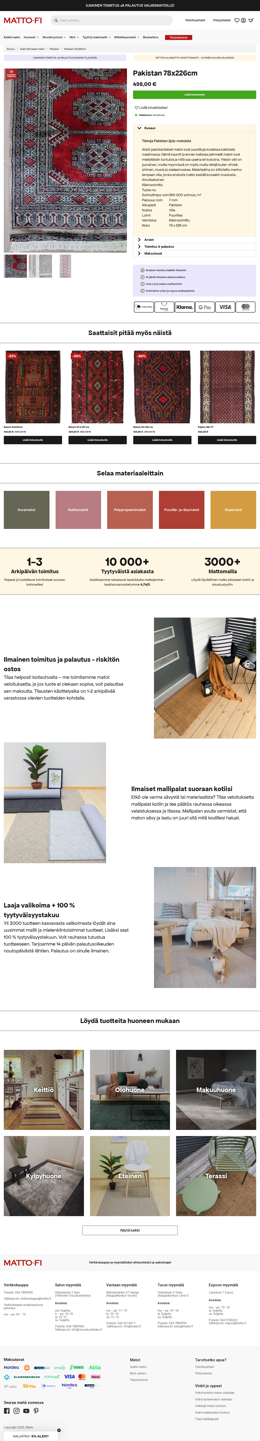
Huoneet (29, 37)
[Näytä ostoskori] (251, 20)
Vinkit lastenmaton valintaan (213, 1399)
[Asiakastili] (243, 20)
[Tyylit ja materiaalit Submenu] (110, 37)
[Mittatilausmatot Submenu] (139, 37)
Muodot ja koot (52, 37)
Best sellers (138, 1373)
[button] (125, 160)
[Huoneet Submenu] (39, 37)
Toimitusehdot (195, 20)
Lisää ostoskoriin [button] (33, 440)
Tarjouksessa (139, 1380)
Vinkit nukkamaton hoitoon (212, 1412)
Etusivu (11, 49)
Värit (72, 37)
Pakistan (54, 49)
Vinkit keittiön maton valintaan (214, 1393)
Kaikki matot (12, 37)
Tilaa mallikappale (207, 1419)
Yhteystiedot (222, 20)
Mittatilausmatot (125, 37)
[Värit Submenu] (79, 37)
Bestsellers (150, 37)
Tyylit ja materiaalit (95, 37)
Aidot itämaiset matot (32, 49)
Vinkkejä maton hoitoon (210, 1406)
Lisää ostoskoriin (195, 94)
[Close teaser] (59, 1430)
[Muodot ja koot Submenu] (65, 37)
